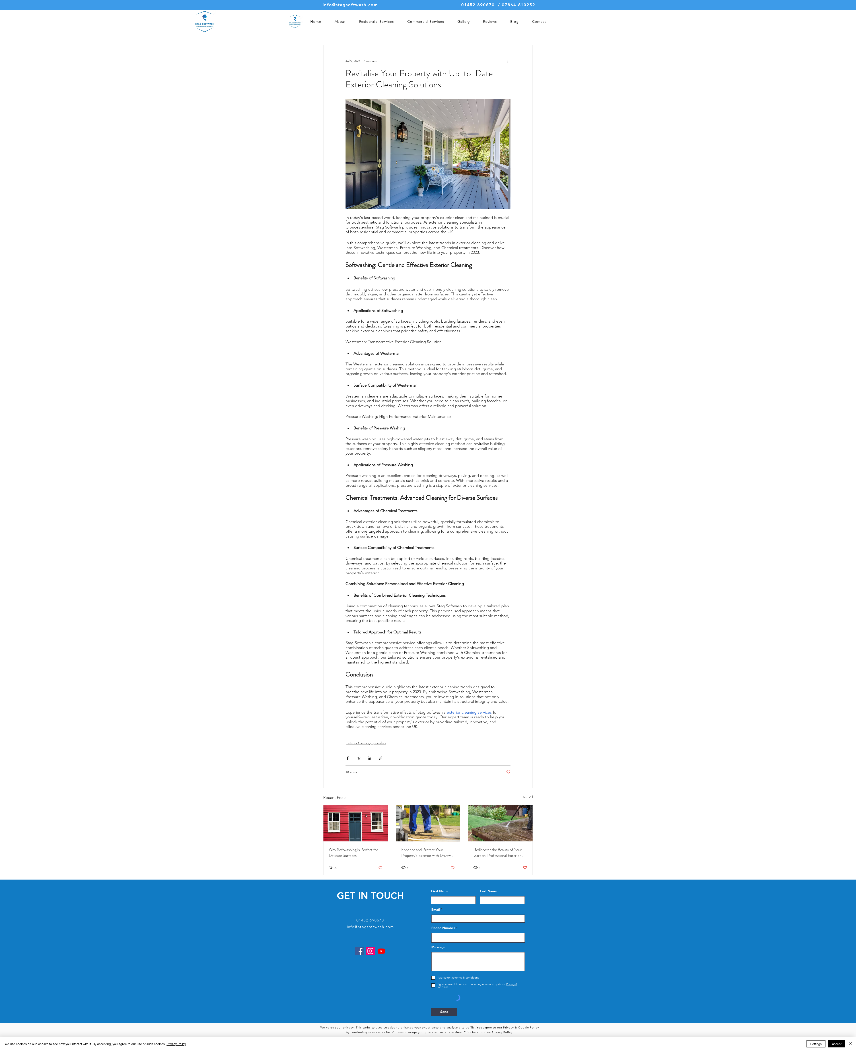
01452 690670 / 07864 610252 (498, 4)
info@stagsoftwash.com (350, 4)
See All (528, 797)
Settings (816, 1044)
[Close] (850, 1043)
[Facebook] (359, 951)
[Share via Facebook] (348, 758)
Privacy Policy (502, 1032)
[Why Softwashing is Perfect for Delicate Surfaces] (355, 823)
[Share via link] (380, 758)
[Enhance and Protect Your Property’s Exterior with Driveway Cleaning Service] (428, 823)
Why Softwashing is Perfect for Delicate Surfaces (353, 852)
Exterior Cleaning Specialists (366, 743)
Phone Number (443, 927)
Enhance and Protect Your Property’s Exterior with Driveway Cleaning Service (427, 852)
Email (435, 909)
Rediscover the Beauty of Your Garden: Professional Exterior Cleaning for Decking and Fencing (500, 852)
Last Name (488, 891)
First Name (440, 891)
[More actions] (507, 61)
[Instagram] (370, 951)
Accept (837, 1044)
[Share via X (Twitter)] (358, 758)
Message (438, 947)
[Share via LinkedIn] (369, 758)
